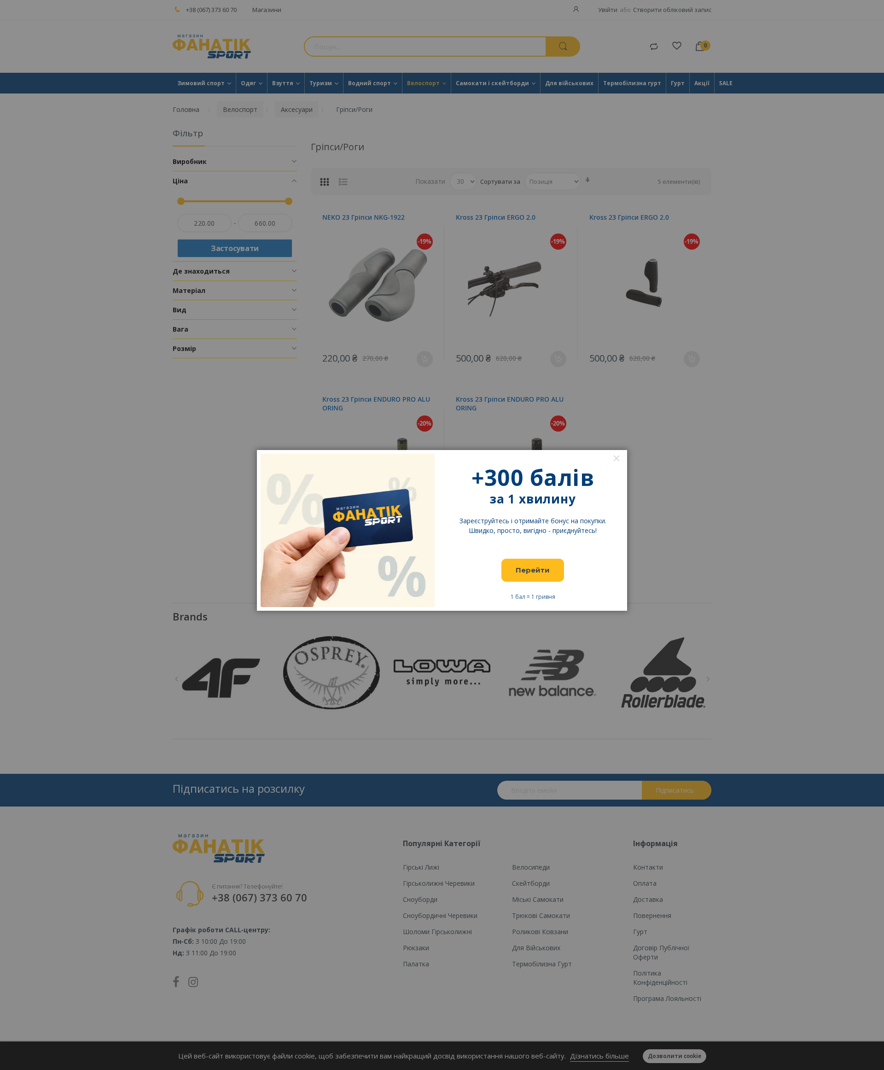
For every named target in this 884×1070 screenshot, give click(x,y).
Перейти (533, 570)
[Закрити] (616, 458)
